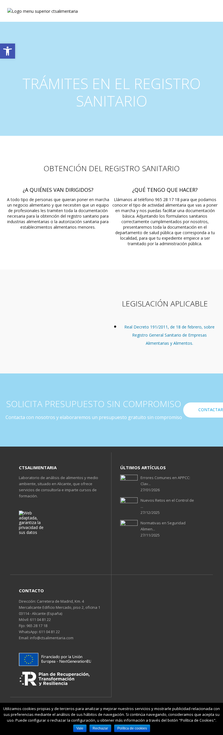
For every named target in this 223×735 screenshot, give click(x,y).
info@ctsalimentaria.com (51, 637)
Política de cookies (132, 728)
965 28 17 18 (36, 625)
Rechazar (100, 728)
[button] (7, 51)
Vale (79, 728)
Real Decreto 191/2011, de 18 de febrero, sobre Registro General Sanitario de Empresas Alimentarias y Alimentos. (169, 335)
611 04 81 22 (40, 619)
